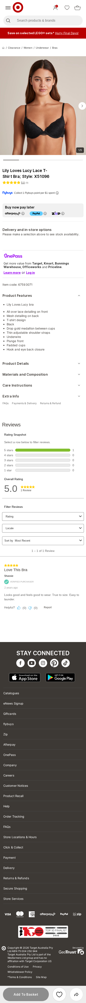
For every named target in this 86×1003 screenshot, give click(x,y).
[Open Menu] (8, 8)
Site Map (41, 977)
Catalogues (11, 693)
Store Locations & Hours (20, 837)
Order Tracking (13, 816)
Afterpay (9, 744)
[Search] (8, 21)
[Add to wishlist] (59, 994)
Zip (5, 734)
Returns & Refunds (16, 878)
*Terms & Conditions (20, 977)
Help (6, 806)
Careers (8, 775)
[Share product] (76, 994)
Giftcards (9, 713)
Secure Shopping (15, 888)
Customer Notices (15, 785)
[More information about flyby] (57, 193)
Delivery (9, 868)
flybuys (8, 724)
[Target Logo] (18, 7)
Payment (9, 857)
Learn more (12, 272)
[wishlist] (67, 7)
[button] (26, 994)
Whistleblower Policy (20, 971)
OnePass (9, 755)
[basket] (77, 7)
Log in (30, 272)
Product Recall (13, 796)
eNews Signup (13, 703)
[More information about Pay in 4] (45, 213)
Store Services (13, 898)
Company (10, 765)
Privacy (37, 966)
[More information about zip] (62, 213)
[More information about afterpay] (23, 213)
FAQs (6, 826)
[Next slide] (82, 106)
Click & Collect (13, 847)
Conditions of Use (18, 966)
